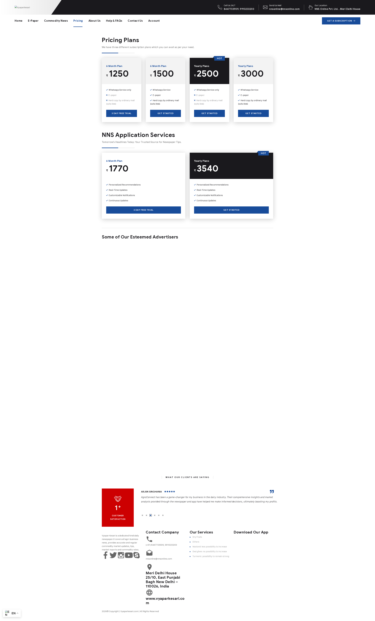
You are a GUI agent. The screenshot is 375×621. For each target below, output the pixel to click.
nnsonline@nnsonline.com (284, 9)
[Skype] (136, 555)
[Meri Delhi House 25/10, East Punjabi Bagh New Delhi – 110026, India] (149, 567)
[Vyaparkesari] (22, 7)
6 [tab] (163, 515)
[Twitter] (113, 555)
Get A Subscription (339, 21)
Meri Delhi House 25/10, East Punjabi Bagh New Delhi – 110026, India (163, 580)
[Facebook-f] (105, 555)
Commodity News (56, 20)
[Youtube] (128, 555)
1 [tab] (142, 515)
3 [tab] (150, 515)
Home (18, 20)
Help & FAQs (114, 20)
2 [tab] (146, 515)
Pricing (78, 20)
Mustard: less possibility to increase (209, 546)
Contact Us (135, 20)
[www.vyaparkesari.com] (149, 592)
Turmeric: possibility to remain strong (210, 556)
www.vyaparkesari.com (165, 600)
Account (154, 20)
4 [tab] (155, 515)
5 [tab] (159, 515)
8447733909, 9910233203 (239, 9)
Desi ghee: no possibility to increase (209, 551)
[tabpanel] (209, 497)
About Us (94, 20)
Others (195, 541)
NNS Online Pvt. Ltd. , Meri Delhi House (337, 9)
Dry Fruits (197, 537)
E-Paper (33, 20)
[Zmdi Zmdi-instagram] (121, 555)
